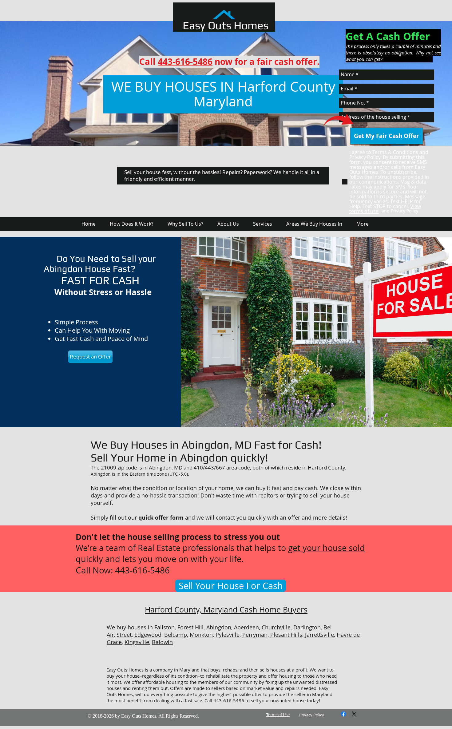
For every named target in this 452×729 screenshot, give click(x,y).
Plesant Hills (286, 634)
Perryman (255, 634)
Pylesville (228, 634)
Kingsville (137, 642)
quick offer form (161, 517)
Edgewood (147, 634)
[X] (354, 714)
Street (124, 634)
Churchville (276, 627)
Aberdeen (246, 627)
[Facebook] (343, 714)
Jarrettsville (319, 634)
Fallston (164, 627)
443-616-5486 (185, 62)
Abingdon (218, 627)
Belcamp (175, 634)
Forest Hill (190, 627)
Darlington (307, 627)
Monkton (201, 634)
